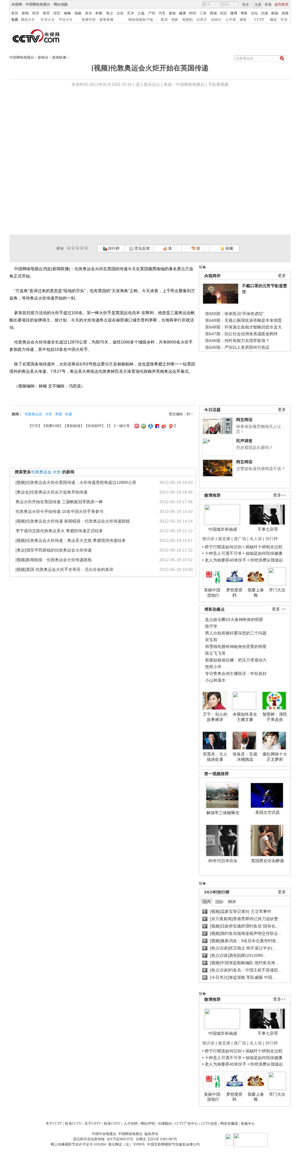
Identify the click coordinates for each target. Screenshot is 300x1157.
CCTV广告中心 (186, 1124)
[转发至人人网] (150, 426)
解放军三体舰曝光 (223, 812)
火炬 (48, 414)
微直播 (224, 538)
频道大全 (28, 20)
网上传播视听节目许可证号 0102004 (78, 1144)
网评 (232, 901)
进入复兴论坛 (147, 84)
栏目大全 (48, 20)
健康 (182, 13)
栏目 (284, 20)
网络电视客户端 (140, 20)
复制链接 (74, 426)
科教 (99, 13)
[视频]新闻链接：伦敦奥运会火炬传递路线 (54, 559)
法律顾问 (165, 1124)
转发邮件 (95, 426)
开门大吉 (277, 590)
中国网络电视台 (37, 4)
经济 (35, 13)
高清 (164, 20)
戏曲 (77, 13)
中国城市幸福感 (222, 529)
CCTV (259, 20)
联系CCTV (73, 1124)
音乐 (88, 13)
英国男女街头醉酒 (267, 860)
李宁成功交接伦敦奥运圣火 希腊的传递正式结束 (59, 530)
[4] (73, 247)
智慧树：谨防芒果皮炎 (274, 717)
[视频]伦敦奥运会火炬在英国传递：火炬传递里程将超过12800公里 (76, 482)
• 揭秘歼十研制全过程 (262, 547)
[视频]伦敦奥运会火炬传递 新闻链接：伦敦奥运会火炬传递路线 (73, 521)
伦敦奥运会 (33, 414)
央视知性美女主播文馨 (245, 717)
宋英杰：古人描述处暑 (215, 757)
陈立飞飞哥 (215, 653)
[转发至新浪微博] (163, 426)
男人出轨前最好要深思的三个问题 (236, 633)
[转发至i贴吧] (156, 426)
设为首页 (282, 4)
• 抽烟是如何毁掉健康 (262, 553)
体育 (46, 13)
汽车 (162, 13)
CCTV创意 (209, 1124)
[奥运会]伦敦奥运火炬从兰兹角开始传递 (52, 492)
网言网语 (244, 419)
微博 (233, 13)
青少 (109, 13)
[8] (82, 247)
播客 (243, 20)
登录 (245, 5)
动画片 (216, 20)
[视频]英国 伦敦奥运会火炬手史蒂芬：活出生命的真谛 (64, 569)
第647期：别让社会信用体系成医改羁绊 (241, 333)
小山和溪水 (215, 680)
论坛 (254, 13)
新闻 (25, 13)
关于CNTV (92, 1124)
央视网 (16, 4)
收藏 (229, 248)
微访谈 (208, 538)
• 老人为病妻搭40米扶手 (224, 560)
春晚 (67, 13)
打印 (34, 426)
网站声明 (148, 1124)
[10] (86, 247)
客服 (268, 4)
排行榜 (113, 248)
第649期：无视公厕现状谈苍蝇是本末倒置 (243, 320)
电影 (174, 20)
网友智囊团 (229, 1124)
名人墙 (256, 538)
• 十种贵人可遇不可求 (222, 553)
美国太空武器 (267, 812)
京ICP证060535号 (120, 1139)
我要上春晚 (256, 593)
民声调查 (244, 440)
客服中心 (248, 1124)
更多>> (279, 495)
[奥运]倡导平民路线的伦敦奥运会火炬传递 (54, 550)
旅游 (172, 13)
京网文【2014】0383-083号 (156, 1139)
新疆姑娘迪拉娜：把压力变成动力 (236, 660)
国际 (219, 901)
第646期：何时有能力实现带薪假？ (237, 340)
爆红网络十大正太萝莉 (274, 757)
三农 (203, 13)
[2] (69, 247)
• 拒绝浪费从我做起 (265, 560)
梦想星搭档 (234, 593)
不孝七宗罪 (268, 529)
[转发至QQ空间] (143, 426)
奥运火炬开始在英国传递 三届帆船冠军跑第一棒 (59, 501)
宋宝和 (211, 639)
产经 (151, 13)
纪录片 (202, 20)
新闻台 (43, 57)
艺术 (130, 13)
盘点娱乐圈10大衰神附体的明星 (234, 619)
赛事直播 (106, 20)
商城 (213, 13)
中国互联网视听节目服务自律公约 (173, 1144)
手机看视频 (218, 84)
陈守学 (211, 626)
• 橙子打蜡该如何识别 (222, 547)
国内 (206, 901)
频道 (273, 20)
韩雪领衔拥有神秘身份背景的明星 (236, 646)
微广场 (240, 538)
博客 (244, 13)
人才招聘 (131, 1124)
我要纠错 (52, 426)
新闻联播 (59, 57)
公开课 (230, 20)
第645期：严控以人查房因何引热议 (237, 347)
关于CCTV (54, 1124)
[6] (77, 247)
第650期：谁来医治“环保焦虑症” (234, 313)
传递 (68, 414)
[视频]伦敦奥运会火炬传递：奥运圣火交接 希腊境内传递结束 (71, 540)
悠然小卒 (213, 666)
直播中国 (88, 20)
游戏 (285, 13)
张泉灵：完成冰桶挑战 (245, 757)
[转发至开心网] (136, 426)
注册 (257, 5)
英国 (58, 414)
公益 (141, 13)
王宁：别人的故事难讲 (215, 717)
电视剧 (187, 20)
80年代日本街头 (223, 860)
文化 (120, 13)
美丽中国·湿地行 (213, 593)
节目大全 (66, 20)
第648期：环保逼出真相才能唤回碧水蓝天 (243, 327)
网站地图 (61, 4)
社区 (223, 13)
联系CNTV (112, 1124)
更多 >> (279, 609)
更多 (282, 275)
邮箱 (274, 13)
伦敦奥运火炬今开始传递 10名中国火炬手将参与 (59, 511)
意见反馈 (141, 248)
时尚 (192, 13)
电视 (14, 20)
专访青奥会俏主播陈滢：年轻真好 (236, 673)
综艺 (56, 13)
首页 (14, 13)
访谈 (264, 13)
